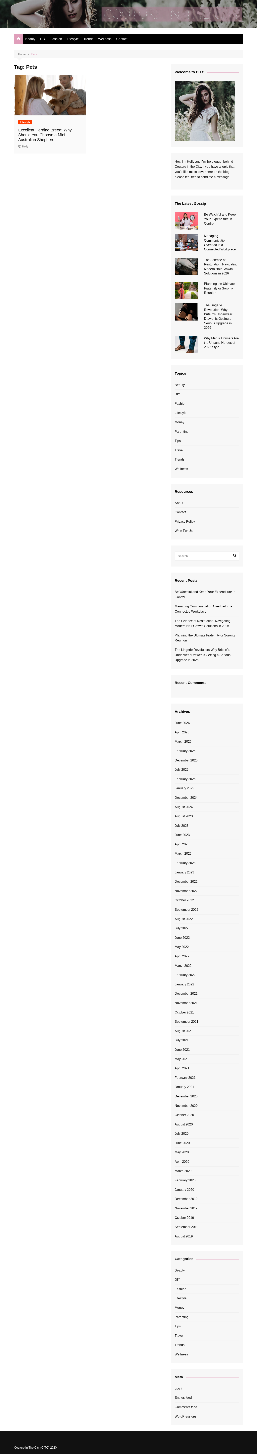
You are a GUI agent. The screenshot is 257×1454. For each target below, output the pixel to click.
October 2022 (184, 900)
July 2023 (182, 825)
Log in (179, 1388)
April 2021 (182, 1068)
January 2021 (184, 1087)
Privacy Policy (185, 521)
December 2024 (186, 797)
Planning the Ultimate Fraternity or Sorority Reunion (219, 288)
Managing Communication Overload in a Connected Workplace (203, 609)
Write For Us (184, 530)
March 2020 (183, 1171)
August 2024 (184, 807)
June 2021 (182, 1049)
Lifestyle (73, 39)
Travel (179, 450)
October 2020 (184, 1115)
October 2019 (184, 1217)
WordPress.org (185, 1416)
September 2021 (186, 1021)
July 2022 (182, 928)
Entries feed (183, 1397)
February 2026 (185, 751)
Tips (178, 441)
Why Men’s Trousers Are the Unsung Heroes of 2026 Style (221, 343)
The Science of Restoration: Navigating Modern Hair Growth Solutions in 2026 (202, 623)
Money (179, 422)
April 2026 (182, 732)
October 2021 (184, 1012)
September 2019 (186, 1227)
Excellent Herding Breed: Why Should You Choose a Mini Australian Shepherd (45, 135)
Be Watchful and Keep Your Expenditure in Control (220, 219)
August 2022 (184, 919)
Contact (121, 39)
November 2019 (186, 1208)
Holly (25, 146)
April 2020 (182, 1161)
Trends (88, 39)
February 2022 (185, 975)
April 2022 (182, 956)
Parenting (182, 431)
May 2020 (182, 1152)
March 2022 (183, 965)
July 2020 (182, 1133)
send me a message (215, 177)
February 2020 (185, 1180)
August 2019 (184, 1236)
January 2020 (184, 1189)
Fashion (56, 39)
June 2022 (182, 937)
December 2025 (186, 760)
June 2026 (182, 723)
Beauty (30, 39)
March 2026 (183, 741)
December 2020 (186, 1096)
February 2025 (185, 779)
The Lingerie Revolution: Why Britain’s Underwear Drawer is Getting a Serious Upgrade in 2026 (202, 655)
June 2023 (182, 835)
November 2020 (186, 1105)
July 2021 (182, 1040)
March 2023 (183, 853)
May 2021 (182, 1059)
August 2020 (184, 1124)
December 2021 (186, 993)
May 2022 (182, 947)
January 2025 (184, 788)
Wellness (104, 39)
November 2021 (186, 1003)
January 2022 (184, 984)
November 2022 (186, 891)
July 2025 (182, 769)
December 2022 (186, 881)
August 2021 (184, 1031)
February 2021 (185, 1077)
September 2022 (186, 909)
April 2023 (182, 844)
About (179, 503)
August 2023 (184, 816)
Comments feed (186, 1407)
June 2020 (182, 1143)
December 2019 (186, 1199)
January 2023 (184, 872)
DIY (43, 39)
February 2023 (185, 863)
